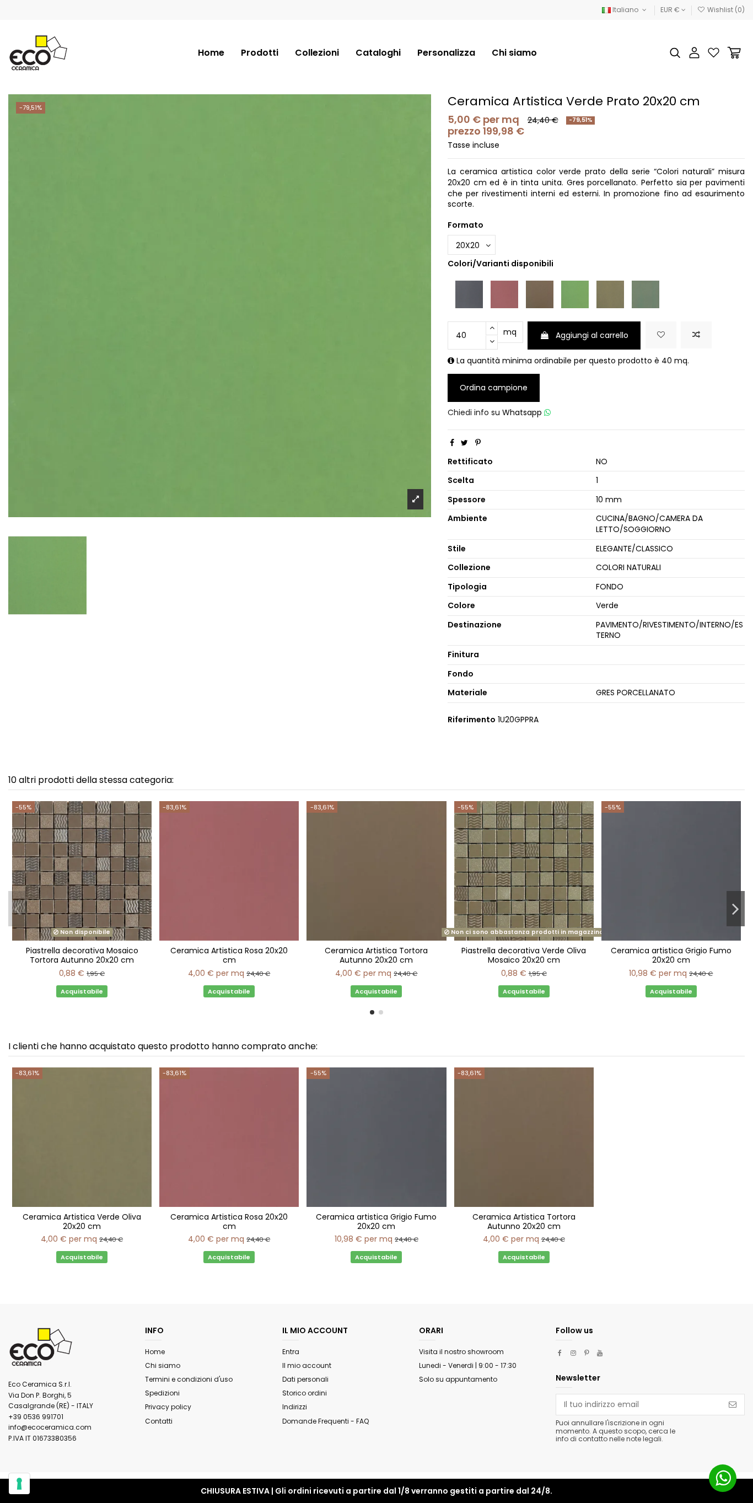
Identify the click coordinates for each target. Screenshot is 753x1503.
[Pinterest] (478, 442)
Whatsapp (523, 412)
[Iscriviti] (732, 1404)
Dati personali (305, 1379)
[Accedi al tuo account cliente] (694, 52)
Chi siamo (162, 1365)
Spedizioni (162, 1393)
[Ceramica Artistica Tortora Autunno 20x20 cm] (539, 293)
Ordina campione (494, 387)
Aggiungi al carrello (592, 335)
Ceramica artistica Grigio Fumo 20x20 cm (671, 955)
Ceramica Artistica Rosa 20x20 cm (229, 955)
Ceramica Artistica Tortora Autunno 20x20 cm (376, 955)
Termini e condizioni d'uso (189, 1379)
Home (155, 1351)
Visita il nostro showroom (461, 1351)
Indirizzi (294, 1406)
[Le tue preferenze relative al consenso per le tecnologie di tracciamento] (19, 1483)
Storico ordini (304, 1393)
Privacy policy (168, 1406)
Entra (290, 1351)
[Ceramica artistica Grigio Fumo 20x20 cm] (469, 293)
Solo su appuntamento (458, 1379)
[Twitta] (464, 442)
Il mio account (306, 1365)
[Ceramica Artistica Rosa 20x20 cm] (504, 293)
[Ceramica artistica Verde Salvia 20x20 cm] (645, 293)
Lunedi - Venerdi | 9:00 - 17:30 (468, 1365)
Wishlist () (725, 9)
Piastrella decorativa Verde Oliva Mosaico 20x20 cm (523, 955)
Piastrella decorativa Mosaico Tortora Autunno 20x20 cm (82, 955)
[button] (317, 53)
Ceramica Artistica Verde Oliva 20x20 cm (82, 1221)
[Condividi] (452, 442)
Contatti (159, 1421)
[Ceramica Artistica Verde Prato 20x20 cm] (575, 293)
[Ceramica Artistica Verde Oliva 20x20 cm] (610, 293)
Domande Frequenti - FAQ (325, 1421)
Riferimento (472, 720)
